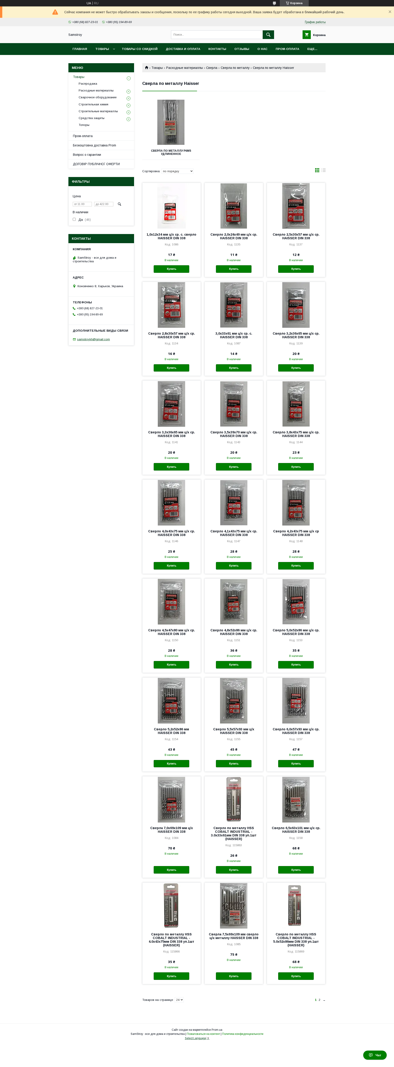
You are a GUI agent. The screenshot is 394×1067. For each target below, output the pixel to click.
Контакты (217, 49)
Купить (171, 269)
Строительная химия (93, 104)
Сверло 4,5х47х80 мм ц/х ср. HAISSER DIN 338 (171, 632)
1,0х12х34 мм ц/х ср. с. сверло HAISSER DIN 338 (171, 236)
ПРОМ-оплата (287, 49)
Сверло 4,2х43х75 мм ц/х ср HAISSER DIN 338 (296, 533)
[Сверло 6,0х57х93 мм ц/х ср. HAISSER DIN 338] (296, 700)
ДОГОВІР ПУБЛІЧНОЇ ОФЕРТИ (96, 164)
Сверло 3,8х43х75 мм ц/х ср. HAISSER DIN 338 (296, 434)
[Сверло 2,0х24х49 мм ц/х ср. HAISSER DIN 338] (234, 206)
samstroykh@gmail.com (93, 339)
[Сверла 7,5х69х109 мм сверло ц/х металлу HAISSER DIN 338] (234, 905)
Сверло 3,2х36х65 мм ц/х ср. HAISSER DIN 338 (296, 335)
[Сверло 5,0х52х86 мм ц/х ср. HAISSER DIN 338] (296, 601)
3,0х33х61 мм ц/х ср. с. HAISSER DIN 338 (233, 335)
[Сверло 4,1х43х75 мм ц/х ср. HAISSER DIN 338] (234, 502)
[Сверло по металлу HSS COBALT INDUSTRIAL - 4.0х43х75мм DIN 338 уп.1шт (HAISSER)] (172, 905)
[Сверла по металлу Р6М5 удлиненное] (171, 122)
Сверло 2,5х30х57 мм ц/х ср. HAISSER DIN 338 (296, 236)
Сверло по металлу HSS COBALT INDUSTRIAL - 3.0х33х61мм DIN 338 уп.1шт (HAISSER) (234, 833)
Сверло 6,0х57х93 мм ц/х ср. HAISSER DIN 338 (296, 731)
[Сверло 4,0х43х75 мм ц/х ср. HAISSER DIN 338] (172, 502)
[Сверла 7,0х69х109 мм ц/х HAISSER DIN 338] (172, 799)
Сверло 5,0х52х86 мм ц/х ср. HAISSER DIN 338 (296, 632)
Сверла (211, 68)
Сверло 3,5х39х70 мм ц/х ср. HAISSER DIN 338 (233, 434)
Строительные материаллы (98, 111)
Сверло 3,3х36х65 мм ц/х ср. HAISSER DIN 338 (171, 434)
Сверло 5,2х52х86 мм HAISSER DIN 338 (171, 731)
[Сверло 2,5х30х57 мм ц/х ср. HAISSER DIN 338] (296, 206)
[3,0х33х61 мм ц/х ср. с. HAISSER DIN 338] (234, 305)
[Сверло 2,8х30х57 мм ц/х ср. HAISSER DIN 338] (172, 305)
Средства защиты (91, 118)
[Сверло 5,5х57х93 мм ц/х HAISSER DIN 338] (234, 700)
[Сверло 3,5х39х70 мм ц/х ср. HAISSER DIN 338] (234, 403)
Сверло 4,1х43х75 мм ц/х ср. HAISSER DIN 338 (233, 533)
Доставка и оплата (183, 49)
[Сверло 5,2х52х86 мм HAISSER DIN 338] (172, 700)
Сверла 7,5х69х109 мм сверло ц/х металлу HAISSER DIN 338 (234, 936)
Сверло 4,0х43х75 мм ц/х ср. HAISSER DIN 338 (171, 533)
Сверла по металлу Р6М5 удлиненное (171, 152)
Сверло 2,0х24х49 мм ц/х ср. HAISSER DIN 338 (233, 236)
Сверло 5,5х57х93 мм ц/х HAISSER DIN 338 (233, 731)
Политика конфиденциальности (242, 1034)
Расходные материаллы (184, 68)
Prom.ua (217, 1029)
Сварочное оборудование (98, 97)
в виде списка (323, 171)
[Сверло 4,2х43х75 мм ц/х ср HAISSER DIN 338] (296, 502)
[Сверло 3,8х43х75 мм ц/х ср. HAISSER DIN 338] (296, 403)
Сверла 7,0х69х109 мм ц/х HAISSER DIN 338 (171, 829)
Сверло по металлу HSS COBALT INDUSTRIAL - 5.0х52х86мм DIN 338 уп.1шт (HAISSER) (296, 939)
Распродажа (88, 83)
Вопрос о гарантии (87, 154)
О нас (262, 49)
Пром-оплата (83, 136)
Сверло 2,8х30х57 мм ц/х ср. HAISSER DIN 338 (171, 335)
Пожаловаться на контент (203, 1034)
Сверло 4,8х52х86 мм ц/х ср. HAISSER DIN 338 (233, 632)
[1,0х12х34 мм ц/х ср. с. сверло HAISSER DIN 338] (172, 206)
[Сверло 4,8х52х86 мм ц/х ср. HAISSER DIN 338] (234, 601)
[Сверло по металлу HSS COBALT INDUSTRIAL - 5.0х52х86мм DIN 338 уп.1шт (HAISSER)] (296, 905)
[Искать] (268, 34)
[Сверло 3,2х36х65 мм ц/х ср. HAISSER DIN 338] (296, 305)
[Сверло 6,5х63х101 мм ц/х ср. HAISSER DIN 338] (296, 799)
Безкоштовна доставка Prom (94, 145)
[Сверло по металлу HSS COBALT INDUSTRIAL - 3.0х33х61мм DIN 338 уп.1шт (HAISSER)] (234, 799)
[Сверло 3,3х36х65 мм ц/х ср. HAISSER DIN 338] (172, 403)
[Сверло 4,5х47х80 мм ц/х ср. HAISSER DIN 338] (172, 601)
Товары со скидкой (140, 49)
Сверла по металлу (235, 68)
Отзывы (241, 49)
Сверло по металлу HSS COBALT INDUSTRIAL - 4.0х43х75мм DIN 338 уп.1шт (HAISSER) (171, 939)
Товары (102, 49)
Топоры (84, 125)
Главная (80, 49)
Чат (378, 1055)
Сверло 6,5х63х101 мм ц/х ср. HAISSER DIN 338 (296, 829)
